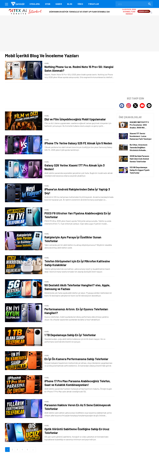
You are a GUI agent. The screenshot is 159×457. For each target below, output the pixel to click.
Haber (59, 4)
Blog (69, 4)
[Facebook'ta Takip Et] (121, 105)
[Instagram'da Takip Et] (128, 105)
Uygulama (35, 4)
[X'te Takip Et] (135, 105)
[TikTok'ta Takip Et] (149, 105)
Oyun (47, 4)
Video (80, 4)
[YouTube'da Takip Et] (142, 105)
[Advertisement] (59, 95)
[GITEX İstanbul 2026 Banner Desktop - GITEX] (79, 9)
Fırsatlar (93, 4)
